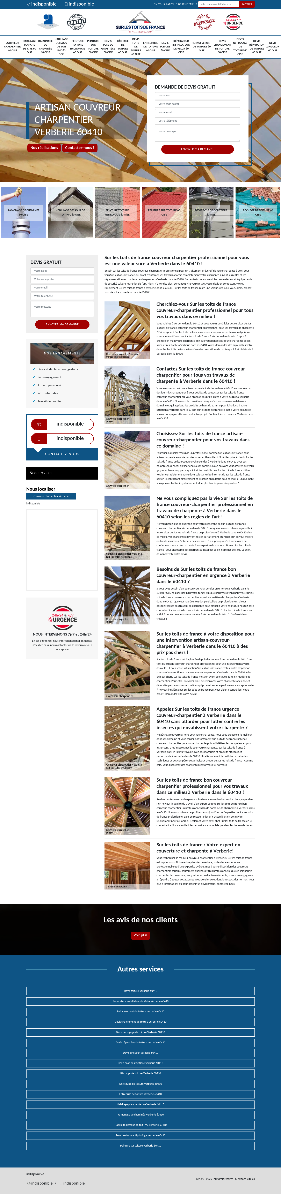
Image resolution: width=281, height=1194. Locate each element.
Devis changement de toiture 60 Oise (222, 47)
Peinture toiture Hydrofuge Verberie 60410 (140, 1135)
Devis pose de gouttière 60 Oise (108, 47)
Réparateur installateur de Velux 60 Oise (181, 47)
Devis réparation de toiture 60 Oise (256, 47)
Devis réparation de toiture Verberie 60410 (140, 1042)
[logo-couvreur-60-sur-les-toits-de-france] (140, 22)
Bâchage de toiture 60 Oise (123, 47)
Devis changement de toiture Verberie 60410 (140, 1021)
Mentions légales (245, 1179)
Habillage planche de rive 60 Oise (29, 47)
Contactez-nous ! (79, 148)
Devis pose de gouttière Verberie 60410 (140, 1063)
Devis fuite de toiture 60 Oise (136, 47)
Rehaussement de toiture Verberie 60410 (140, 1011)
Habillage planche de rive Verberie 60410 (140, 1104)
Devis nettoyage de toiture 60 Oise (240, 47)
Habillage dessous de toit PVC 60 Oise (61, 47)
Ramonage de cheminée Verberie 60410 (140, 1114)
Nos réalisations (44, 148)
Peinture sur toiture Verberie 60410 (140, 1145)
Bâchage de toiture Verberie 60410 (140, 1073)
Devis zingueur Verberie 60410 (140, 1052)
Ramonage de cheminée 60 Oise (45, 47)
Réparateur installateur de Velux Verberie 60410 (140, 1001)
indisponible (44, 4)
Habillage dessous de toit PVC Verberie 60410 (141, 1125)
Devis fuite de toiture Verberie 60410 (140, 1084)
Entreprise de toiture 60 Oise (150, 47)
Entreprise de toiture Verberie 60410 (140, 1094)
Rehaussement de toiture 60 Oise (202, 47)
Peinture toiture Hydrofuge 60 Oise (77, 47)
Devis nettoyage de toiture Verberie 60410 (140, 1032)
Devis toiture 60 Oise (165, 47)
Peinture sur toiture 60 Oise (93, 47)
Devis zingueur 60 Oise (272, 47)
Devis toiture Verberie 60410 (140, 991)
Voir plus (140, 935)
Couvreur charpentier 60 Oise (12, 47)
